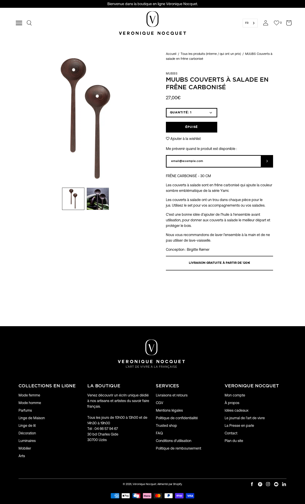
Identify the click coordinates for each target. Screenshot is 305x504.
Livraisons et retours (172, 395)
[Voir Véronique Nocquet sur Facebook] (252, 484)
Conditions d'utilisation (173, 441)
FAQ (159, 433)
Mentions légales (169, 410)
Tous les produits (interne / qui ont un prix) (211, 54)
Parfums (25, 410)
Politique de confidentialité (177, 418)
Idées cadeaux (237, 410)
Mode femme (29, 395)
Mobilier (25, 448)
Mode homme (30, 403)
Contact (231, 433)
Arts (22, 456)
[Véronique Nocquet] (152, 23)
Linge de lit (27, 425)
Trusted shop (166, 425)
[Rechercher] (29, 23)
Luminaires (27, 441)
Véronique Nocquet (144, 484)
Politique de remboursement (178, 448)
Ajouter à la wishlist (185, 139)
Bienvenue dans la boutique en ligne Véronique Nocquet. (152, 4)
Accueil (171, 54)
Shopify (177, 484)
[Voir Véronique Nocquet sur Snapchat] (284, 484)
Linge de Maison (32, 418)
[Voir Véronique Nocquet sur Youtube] (276, 484)
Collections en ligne (47, 386)
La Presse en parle (239, 425)
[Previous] (18, 118)
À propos (232, 403)
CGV (159, 403)
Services (167, 386)
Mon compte (235, 395)
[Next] (152, 118)
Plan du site (234, 441)
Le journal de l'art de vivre (245, 418)
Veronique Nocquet (252, 386)
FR (247, 23)
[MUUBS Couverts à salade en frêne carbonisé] (73, 199)
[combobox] (250, 23)
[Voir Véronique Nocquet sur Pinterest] (260, 484)
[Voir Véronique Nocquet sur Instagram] (268, 484)
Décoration (27, 433)
